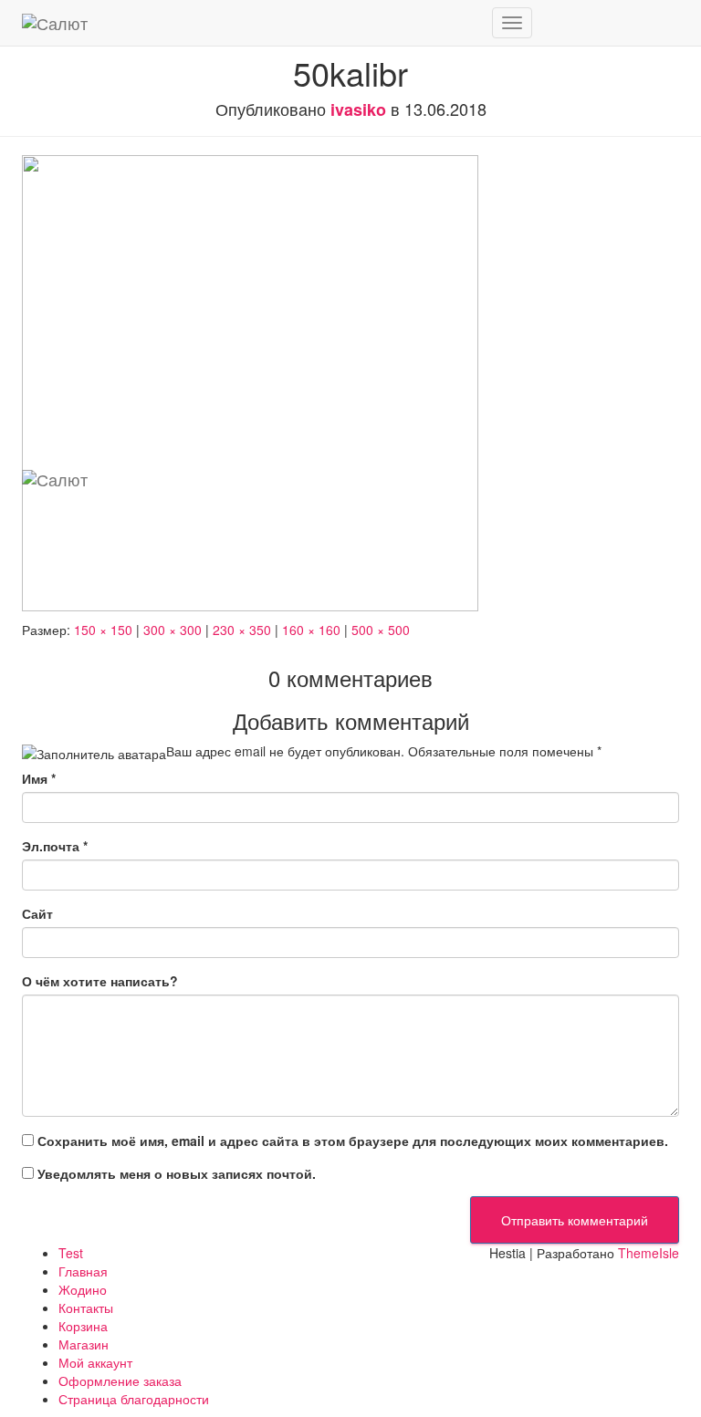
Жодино (82, 1289)
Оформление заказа (120, 1380)
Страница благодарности (133, 1399)
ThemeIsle (648, 1253)
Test (70, 1253)
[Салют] (250, 23)
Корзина (83, 1326)
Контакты (85, 1307)
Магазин (83, 1344)
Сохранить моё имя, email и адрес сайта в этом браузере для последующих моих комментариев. (352, 1140)
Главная (83, 1271)
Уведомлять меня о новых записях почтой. (176, 1173)
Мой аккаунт (95, 1362)
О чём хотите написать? (100, 981)
